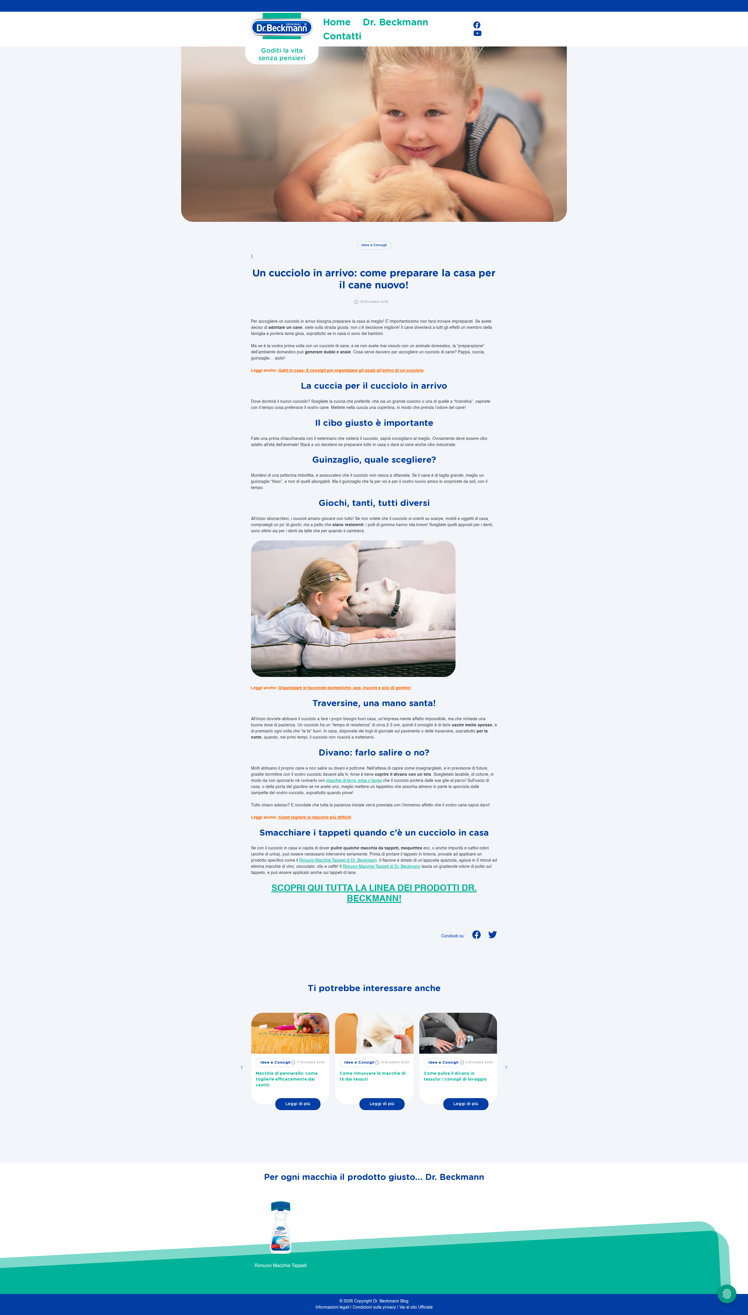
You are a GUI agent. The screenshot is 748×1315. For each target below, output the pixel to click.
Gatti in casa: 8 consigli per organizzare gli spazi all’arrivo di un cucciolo (351, 371)
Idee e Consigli (374, 245)
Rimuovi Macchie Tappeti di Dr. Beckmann (338, 860)
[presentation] (242, 1067)
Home (337, 22)
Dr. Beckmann (395, 22)
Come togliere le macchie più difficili (314, 817)
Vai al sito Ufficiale (416, 1307)
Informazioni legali (333, 1307)
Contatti (342, 36)
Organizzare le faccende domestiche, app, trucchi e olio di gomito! (344, 688)
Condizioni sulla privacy (375, 1307)
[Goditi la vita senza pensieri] (282, 28)
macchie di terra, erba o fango (354, 781)
